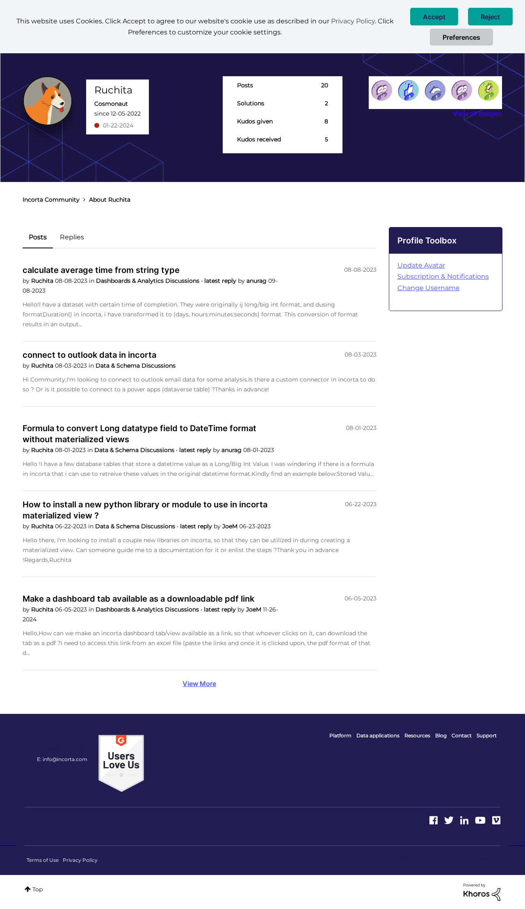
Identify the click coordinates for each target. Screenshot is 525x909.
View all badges (477, 113)
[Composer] (382, 90)
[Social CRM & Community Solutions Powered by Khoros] (481, 891)
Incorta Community (51, 199)
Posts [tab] (38, 237)
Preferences (461, 37)
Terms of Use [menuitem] (43, 860)
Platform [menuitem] (340, 735)
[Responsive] (435, 90)
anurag (257, 280)
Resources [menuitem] (417, 735)
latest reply (221, 280)
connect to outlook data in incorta (89, 355)
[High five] (408, 90)
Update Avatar (421, 265)
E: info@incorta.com (62, 759)
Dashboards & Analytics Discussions (148, 280)
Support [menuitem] (487, 735)
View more (199, 683)
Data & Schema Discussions (136, 365)
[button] (434, 16)
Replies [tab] (72, 237)
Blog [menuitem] (441, 735)
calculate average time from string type (101, 270)
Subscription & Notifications (443, 276)
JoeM (230, 526)
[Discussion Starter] (462, 90)
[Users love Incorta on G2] (121, 763)
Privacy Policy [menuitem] (80, 860)
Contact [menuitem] (462, 735)
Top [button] (37, 889)
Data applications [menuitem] (377, 735)
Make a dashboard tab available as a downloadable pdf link (138, 599)
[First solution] (488, 90)
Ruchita (43, 280)
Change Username (428, 288)
